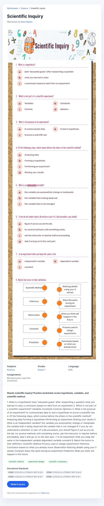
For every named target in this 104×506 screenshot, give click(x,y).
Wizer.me (45, 493)
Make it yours (18, 484)
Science (24, 8)
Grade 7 (42, 369)
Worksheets (12, 8)
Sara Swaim (26, 22)
